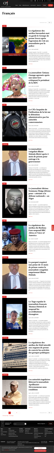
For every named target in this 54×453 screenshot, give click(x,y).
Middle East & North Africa (49, 433)
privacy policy (7, 450)
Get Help (50, 5)
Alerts (2, 430)
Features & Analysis (4, 431)
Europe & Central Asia (48, 431)
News (2, 428)
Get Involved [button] (33, 5)
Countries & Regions (49, 428)
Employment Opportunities (38, 433)
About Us (36, 428)
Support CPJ (27, 430)
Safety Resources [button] (25, 5)
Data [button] (20, 5)
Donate (44, 5)
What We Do (36, 430)
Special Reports (3, 434)
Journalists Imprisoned (12, 431)
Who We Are (36, 431)
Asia (45, 436)
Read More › (31, 64)
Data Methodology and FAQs (13, 436)
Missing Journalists (12, 433)
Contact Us (36, 437)
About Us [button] (39, 5)
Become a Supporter (41, 423)
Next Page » (11, 415)
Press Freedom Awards (29, 433)
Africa (46, 434)
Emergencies (21, 430)
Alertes (4, 67)
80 (16, 412)
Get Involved (27, 428)
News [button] (17, 5)
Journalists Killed (11, 430)
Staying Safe (21, 431)
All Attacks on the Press (12, 434)
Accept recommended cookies (40, 450)
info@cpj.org (51, 441)
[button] (52, 1)
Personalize (40, 448)
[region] (27, 449)
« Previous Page (5, 415)
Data (9, 428)
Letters (2, 433)
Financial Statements (37, 436)
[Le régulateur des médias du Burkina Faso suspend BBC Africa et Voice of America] (39, 238)
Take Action (27, 431)
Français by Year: (43, 22)
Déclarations (5, 144)
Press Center (36, 434)
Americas (46, 430)
